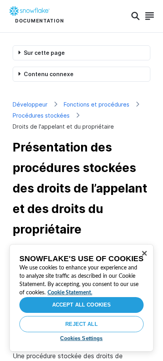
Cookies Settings (81, 338)
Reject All (81, 324)
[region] (81, 298)
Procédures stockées (41, 115)
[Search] (135, 16)
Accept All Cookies (81, 305)
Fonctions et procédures (96, 104)
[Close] (144, 253)
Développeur (30, 104)
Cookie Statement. (69, 293)
